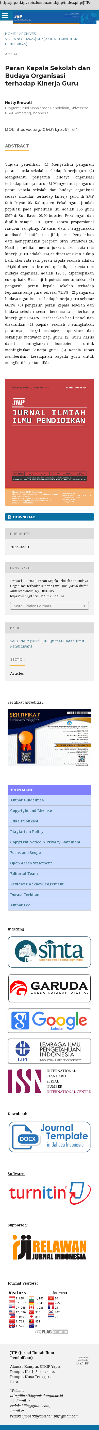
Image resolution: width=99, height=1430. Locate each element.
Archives (27, 33)
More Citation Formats (32, 606)
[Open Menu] (5, 15)
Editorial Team (24, 873)
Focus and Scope (25, 852)
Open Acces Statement (31, 863)
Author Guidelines (27, 800)
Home (10, 33)
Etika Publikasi (24, 821)
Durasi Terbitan (24, 894)
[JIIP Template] (49, 1151)
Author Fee (20, 905)
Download (24, 517)
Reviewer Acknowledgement (36, 884)
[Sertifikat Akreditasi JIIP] (49, 766)
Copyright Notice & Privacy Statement (45, 842)
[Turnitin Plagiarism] (49, 1203)
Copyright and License (31, 810)
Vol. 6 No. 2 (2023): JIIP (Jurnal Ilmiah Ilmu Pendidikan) (41, 41)
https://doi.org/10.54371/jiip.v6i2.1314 (46, 129)
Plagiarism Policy (26, 831)
